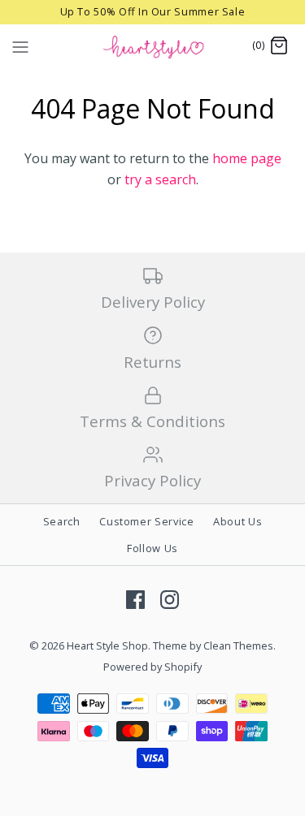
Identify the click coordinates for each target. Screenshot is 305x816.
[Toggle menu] (20, 45)
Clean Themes (238, 645)
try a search (160, 179)
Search (62, 521)
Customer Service (146, 521)
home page (246, 158)
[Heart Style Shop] (152, 46)
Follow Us (152, 548)
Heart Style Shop (107, 645)
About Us (237, 521)
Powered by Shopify (152, 666)
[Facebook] (135, 599)
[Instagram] (169, 599)
